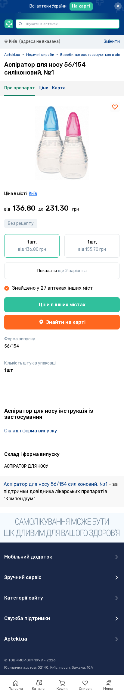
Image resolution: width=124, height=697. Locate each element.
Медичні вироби (40, 55)
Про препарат (19, 88)
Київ (33, 193)
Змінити (112, 41)
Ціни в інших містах (62, 304)
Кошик (62, 688)
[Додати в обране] (115, 107)
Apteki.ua (12, 55)
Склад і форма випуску (30, 431)
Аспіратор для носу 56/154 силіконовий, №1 (56, 484)
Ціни (43, 88)
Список (85, 688)
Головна (16, 688)
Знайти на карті (65, 322)
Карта (59, 88)
